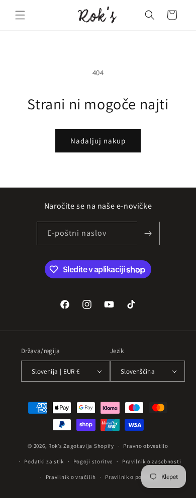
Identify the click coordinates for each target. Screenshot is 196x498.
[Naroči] (148, 233)
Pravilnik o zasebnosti (151, 461)
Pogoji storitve (93, 461)
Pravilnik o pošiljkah (132, 476)
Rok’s (55, 445)
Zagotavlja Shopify (88, 445)
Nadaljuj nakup (98, 140)
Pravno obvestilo (145, 445)
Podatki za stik (44, 461)
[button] (20, 15)
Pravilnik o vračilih (71, 476)
